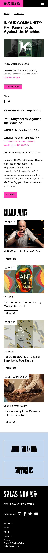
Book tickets (13, 87)
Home (6, 13)
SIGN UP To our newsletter (19, 504)
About (7, 532)
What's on (8, 523)
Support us (9, 540)
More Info (10, 194)
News (6, 528)
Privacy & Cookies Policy (14, 543)
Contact (7, 536)
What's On (19, 13)
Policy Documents (11, 546)
